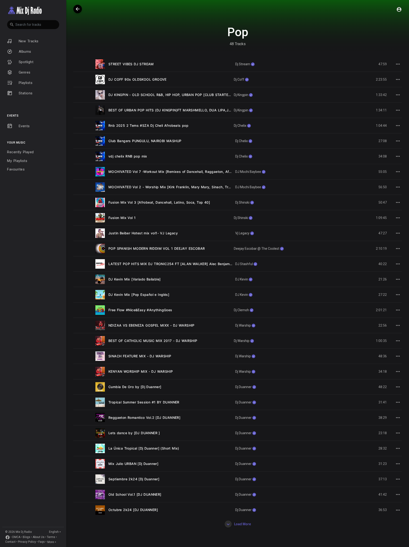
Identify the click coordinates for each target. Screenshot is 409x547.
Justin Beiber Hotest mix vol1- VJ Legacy (143, 233)
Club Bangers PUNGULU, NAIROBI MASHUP (144, 141)
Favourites (16, 169)
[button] (33, 24)
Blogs (26, 537)
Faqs (41, 542)
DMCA (16, 537)
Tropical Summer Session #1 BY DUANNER (143, 402)
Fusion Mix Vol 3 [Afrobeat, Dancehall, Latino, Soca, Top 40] (159, 202)
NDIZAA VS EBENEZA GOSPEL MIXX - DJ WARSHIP (151, 325)
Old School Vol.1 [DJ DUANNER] (134, 494)
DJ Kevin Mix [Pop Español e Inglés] (138, 295)
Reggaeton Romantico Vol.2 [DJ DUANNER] (144, 418)
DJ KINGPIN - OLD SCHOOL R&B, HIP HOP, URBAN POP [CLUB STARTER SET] (173, 95)
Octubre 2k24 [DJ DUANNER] (133, 510)
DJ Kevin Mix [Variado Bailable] (134, 279)
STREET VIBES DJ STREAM (131, 64)
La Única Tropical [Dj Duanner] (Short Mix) (143, 448)
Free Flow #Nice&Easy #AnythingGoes (140, 310)
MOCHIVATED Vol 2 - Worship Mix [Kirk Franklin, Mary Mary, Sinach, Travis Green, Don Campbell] (190, 187)
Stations (25, 93)
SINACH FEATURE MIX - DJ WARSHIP (139, 356)
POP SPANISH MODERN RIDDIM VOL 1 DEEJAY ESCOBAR (156, 248)
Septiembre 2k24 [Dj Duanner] (133, 479)
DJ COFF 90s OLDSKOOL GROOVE (137, 79)
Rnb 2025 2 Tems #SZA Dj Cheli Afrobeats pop (148, 125)
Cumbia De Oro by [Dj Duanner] (134, 387)
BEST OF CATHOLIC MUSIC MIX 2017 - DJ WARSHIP (152, 341)
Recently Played (20, 152)
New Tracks (28, 41)
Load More (242, 524)
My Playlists (17, 161)
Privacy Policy (27, 542)
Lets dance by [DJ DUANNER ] (134, 433)
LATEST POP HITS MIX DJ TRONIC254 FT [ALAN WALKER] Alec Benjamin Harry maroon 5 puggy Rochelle (197, 264)
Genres (24, 72)
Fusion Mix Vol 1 (122, 218)
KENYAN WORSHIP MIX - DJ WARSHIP (140, 371)
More (50, 542)
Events (23, 126)
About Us (38, 537)
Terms (51, 537)
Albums (24, 51)
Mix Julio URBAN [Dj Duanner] (133, 464)
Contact (10, 542)
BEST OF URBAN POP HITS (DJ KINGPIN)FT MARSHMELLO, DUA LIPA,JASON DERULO (180, 110)
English (54, 532)
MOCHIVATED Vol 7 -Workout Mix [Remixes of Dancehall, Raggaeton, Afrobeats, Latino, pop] (186, 172)
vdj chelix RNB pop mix (127, 156)
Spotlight (25, 62)
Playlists (24, 83)
